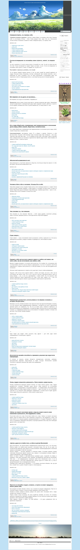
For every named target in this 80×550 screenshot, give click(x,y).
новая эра (68, 53)
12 (31, 520)
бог (19, 207)
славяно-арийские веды (18, 50)
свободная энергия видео (18, 246)
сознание (68, 64)
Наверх (40, 523)
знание (17, 156)
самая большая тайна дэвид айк (20, 247)
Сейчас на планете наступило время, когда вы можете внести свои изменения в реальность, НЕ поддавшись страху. (31, 412)
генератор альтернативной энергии (20, 151)
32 (13, 521)
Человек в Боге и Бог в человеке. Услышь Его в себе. (26, 184)
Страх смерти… (15, 235)
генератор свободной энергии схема (21, 291)
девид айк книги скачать (18, 340)
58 (50, 521)
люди (20, 156)
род (67, 57)
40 (24, 521)
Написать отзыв (53, 54)
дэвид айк (14, 47)
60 (53, 521)
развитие (62, 57)
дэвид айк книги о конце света (19, 226)
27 (52, 520)
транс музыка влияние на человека (20, 434)
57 (49, 521)
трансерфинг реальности (64, 67)
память (61, 54)
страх (18, 255)
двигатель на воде (16, 473)
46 (33, 521)
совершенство (20, 56)
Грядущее (26, 31)
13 (32, 520)
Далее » (17, 520)
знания (65, 49)
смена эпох (66, 62)
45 (31, 521)
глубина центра (15, 374)
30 (10, 521)
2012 (61, 40)
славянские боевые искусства (19, 403)
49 (37, 521)
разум (65, 57)
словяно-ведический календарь (19, 430)
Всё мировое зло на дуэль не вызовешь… (23, 97)
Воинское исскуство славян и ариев (20, 477)
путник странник (16, 88)
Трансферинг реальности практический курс (23, 431)
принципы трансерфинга (18, 428)
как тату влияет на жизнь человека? (20, 510)
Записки (15, 179)
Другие (42, 31)
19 (41, 520)
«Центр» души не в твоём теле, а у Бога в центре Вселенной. (29, 443)
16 (36, 520)
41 (26, 521)
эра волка (14, 343)
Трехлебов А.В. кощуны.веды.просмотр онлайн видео (25, 289)
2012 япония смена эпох (18, 169)
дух (15, 121)
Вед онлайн (14, 368)
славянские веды (16, 370)
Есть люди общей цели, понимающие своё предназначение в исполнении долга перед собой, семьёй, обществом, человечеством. (33, 126)
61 (54, 521)
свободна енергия (16, 401)
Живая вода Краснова (17, 53)
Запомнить (15, 120)
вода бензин (15, 110)
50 (39, 521)
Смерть (15, 254)
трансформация (62, 68)
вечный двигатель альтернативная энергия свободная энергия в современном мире (32, 171)
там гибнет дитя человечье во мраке (21, 86)
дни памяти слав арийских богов (20, 286)
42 (27, 521)
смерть (16, 255)
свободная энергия (16, 148)
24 (48, 520)
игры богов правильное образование (21, 507)
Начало (11, 31)
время (16, 438)
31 (11, 521)
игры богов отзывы (16, 85)
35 (17, 521)
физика (13, 285)
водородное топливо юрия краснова (20, 198)
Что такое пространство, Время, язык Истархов (23, 145)
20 (42, 520)
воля (61, 44)
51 (40, 521)
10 (28, 520)
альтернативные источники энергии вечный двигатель (25, 322)
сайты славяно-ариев (17, 316)
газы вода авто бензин (17, 505)
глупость (16, 92)
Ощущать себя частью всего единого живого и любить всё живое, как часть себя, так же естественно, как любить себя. (31, 260)
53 (43, 521)
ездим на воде (15, 244)
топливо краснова (16, 373)
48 (36, 521)
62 (56, 521)
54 (44, 521)
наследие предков (63, 53)
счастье (22, 295)
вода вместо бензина (17, 227)
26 (51, 520)
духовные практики (64, 46)
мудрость (17, 231)
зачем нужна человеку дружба (19, 224)
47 (34, 521)
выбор (66, 44)
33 (14, 521)
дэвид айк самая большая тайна (20, 173)
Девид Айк (14, 344)
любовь (64, 50)
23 (46, 520)
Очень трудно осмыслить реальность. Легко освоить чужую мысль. (31, 382)
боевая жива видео (16, 471)
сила (67, 58)
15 (35, 520)
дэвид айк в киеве (16, 400)
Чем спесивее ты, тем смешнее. (20, 211)
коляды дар (14, 470)
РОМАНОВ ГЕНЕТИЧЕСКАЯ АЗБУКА (21, 511)
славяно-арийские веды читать (19, 51)
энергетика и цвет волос (18, 45)
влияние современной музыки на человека (22, 176)
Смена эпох (37, 31)
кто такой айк (15, 116)
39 (23, 521)
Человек (15, 55)
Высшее (16, 31)
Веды (21, 31)
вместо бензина (16, 508)
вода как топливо (16, 223)
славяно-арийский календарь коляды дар (22, 144)
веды (66, 42)
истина (16, 56)
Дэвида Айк (15, 200)
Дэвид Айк (14, 115)
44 (30, 521)
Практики (31, 31)
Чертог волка (15, 288)
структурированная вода (18, 199)
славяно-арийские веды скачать (20, 284)
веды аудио (14, 474)
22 (45, 520)
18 (39, 520)
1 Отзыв (55, 253)
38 (21, 521)
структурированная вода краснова (20, 89)
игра (67, 49)
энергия (20, 480)
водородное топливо (17, 249)
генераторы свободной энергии (19, 433)
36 (18, 521)
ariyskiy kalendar (16, 112)
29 (55, 520)
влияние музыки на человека (19, 113)
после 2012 (62, 55)
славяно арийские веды (17, 397)
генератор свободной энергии (19, 347)
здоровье (65, 48)
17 (38, 520)
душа (17, 207)
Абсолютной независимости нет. (20, 160)
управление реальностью (65, 69)
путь (65, 55)
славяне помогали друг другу (19, 150)
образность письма (16, 319)
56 (47, 521)
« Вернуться (12, 520)
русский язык (62, 58)
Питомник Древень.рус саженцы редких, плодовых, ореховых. (65, 122)
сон (61, 66)
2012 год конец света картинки (19, 220)
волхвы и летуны (16, 172)
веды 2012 (14, 147)
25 (49, 520)
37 (20, 521)
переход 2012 (66, 54)
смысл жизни (65, 63)
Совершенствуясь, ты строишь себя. (21, 35)
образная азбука (16, 196)
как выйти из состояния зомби (19, 250)
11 (29, 520)
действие (62, 45)
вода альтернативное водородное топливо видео (24, 346)
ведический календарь (17, 48)
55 (46, 521)
